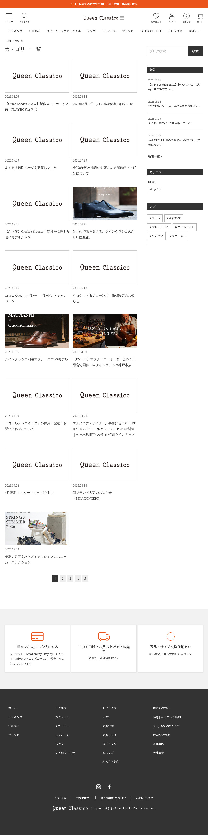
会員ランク (109, 735)
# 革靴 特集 (174, 218)
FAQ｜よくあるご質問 (167, 717)
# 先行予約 (156, 236)
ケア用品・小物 (65, 753)
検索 (195, 51)
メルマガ (108, 753)
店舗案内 (158, 744)
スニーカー (62, 726)
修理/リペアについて (166, 726)
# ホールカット (184, 227)
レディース (109, 31)
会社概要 (158, 753)
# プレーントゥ (159, 227)
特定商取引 (83, 798)
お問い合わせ (144, 798)
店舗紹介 (194, 31)
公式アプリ (109, 744)
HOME (8, 41)
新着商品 (34, 31)
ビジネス (61, 708)
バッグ (59, 744)
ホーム (12, 708)
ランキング (15, 31)
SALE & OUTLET (151, 31)
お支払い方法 (161, 735)
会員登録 (108, 726)
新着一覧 (154, 156)
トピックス (175, 31)
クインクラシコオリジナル (64, 31)
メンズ (91, 31)
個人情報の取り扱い (113, 798)
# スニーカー (178, 236)
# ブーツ (155, 218)
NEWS (151, 182)
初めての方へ (161, 708)
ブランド (127, 31)
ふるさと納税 (110, 762)
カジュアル (62, 717)
